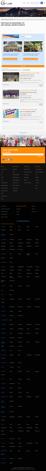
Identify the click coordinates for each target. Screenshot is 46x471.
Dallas (11, 427)
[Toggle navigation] (44, 3)
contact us (33, 469)
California (3, 239)
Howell (28, 328)
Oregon (3, 392)
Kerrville (2, 430)
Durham (28, 342)
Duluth (11, 333)
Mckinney (11, 430)
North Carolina (3, 342)
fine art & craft (15, 182)
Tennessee (3, 416)
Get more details (6, 84)
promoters (26, 166)
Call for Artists (3, 169)
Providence (12, 401)
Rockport (28, 430)
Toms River (3, 358)
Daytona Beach (21, 266)
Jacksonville (12, 270)
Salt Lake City (12, 438)
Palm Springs (20, 242)
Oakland (11, 242)
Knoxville (28, 416)
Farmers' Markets (4, 190)
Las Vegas (11, 367)
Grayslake (28, 299)
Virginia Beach (12, 446)
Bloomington (12, 299)
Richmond (3, 446)
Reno (19, 367)
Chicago (19, 299)
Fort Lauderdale (29, 266)
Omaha (19, 350)
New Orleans (20, 315)
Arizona (3, 226)
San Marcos (3, 434)
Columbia (11, 406)
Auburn (11, 450)
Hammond (11, 315)
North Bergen (37, 354)
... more (41, 82)
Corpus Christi (3, 427)
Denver (36, 253)
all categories (15, 190)
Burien (19, 450)
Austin (11, 424)
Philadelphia (29, 396)
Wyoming (3, 462)
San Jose (37, 246)
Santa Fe (19, 362)
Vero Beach (37, 276)
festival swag (15, 188)
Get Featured (26, 177)
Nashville (2, 419)
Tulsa (19, 383)
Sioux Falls (11, 411)
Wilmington (20, 346)
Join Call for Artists (27, 182)
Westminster (37, 324)
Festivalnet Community (21, 206)
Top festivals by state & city (7, 223)
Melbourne (37, 270)
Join (36, 174)
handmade (15, 169)
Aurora (11, 253)
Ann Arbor (11, 328)
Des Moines (12, 290)
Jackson (11, 462)
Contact (17, 214)
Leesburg (28, 270)
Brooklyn (19, 371)
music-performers (16, 177)
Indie (2, 193)
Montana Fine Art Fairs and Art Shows (16, 135)
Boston (11, 319)
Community (18, 208)
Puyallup (28, 450)
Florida (3, 266)
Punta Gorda (3, 276)
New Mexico (4, 362)
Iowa (2, 290)
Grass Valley (29, 239)
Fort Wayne (20, 306)
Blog (36, 185)
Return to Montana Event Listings (30, 135)
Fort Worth (20, 427)
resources (37, 166)
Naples (11, 273)
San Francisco (29, 246)
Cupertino (20, 239)
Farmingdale (29, 354)
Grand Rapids (20, 328)
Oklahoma (3, 383)
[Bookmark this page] (11, 159)
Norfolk (36, 443)
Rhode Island (2, 402)
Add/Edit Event (27, 169)
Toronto (19, 387)
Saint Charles (37, 299)
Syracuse (2, 374)
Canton (28, 424)
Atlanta (11, 285)
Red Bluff (28, 242)
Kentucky (3, 311)
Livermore (37, 239)
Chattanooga (12, 416)
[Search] (42, 3)
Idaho (2, 294)
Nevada (3, 367)
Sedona (11, 229)
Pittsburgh (37, 396)
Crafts (2, 177)
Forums (17, 211)
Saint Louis (20, 337)
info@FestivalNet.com (23, 221)
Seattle (36, 450)
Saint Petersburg (12, 277)
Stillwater (37, 333)
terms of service (14, 469)
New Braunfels (20, 430)
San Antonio (37, 430)
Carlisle (11, 396)
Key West (20, 270)
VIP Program (26, 174)
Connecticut (4, 262)
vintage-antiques (16, 174)
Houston (36, 427)
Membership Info (39, 169)
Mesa (19, 226)
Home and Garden (4, 188)
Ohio (2, 379)
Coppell (36, 424)
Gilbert (11, 226)
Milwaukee (11, 458)
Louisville (19, 311)
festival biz (3, 206)
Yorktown (19, 446)
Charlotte (19, 342)
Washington (4, 450)
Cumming (20, 285)
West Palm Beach (3, 281)
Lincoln (11, 350)
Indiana (3, 306)
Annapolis (11, 324)
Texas (2, 424)
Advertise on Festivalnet (5, 208)
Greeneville (20, 416)
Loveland (11, 257)
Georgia (3, 285)
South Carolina (3, 407)
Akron (11, 379)
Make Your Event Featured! (10, 58)
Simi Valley (20, 249)
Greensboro (37, 342)
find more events (23, 132)
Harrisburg (20, 396)
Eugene (11, 392)
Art (1, 174)
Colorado (3, 253)
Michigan (3, 328)
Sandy (19, 438)
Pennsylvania (4, 396)
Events (2, 166)
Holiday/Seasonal (4, 185)
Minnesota (3, 333)
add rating (41, 105)
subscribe (39, 156)
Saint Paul (28, 333)
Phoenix (28, 226)
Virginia (3, 443)
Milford (11, 262)
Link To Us (37, 182)
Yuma (28, 229)
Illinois (3, 299)
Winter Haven (12, 280)
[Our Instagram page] (6, 159)
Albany (11, 371)
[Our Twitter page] (8, 159)
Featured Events (4, 196)
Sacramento (3, 246)
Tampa (28, 276)
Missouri (3, 337)
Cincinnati (20, 379)
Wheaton (2, 302)
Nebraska (3, 350)
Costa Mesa (12, 239)
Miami (2, 273)
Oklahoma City (12, 383)
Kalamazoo (37, 328)
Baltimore (20, 324)
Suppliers (37, 177)
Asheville (11, 342)
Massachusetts (4, 319)
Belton (19, 424)
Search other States (5, 68)
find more (23, 66)
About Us (34, 206)
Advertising (34, 211)
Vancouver (11, 234)
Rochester (37, 371)
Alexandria (11, 443)
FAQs (36, 188)
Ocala (19, 273)
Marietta (28, 285)
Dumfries (19, 443)
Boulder (19, 253)
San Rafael (3, 249)
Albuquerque (12, 362)
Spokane (2, 454)
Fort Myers (37, 266)
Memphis (37, 416)
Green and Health (4, 182)
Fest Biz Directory (4, 211)
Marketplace (15, 166)
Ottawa (11, 387)
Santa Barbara (12, 249)
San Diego (20, 246)
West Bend (20, 458)
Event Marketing (4, 214)
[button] (38, 73)
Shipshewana (37, 306)
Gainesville (3, 270)
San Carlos (11, 246)
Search (2, 198)
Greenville (20, 406)
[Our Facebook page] (3, 159)
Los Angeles (3, 242)
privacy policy (27, 469)
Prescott (36, 226)
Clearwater (12, 266)
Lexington (11, 311)
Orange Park (29, 273)
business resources (16, 185)
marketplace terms (21, 469)
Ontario (3, 387)
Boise (11, 294)
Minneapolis (20, 333)
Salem (28, 392)
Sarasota (19, 276)
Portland (19, 392)
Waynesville (12, 346)
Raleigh (2, 346)
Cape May (11, 354)
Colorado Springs (28, 254)
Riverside (36, 242)
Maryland (3, 324)
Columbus (28, 379)
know (16, 60)
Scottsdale (3, 229)
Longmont (3, 257)
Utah (2, 438)
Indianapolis (29, 306)
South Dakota (3, 412)
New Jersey (3, 354)
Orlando (36, 273)
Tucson (19, 229)
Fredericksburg (29, 427)
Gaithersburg (29, 324)
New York (3, 371)
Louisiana (3, 315)
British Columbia (3, 235)
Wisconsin (3, 458)
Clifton (19, 354)
